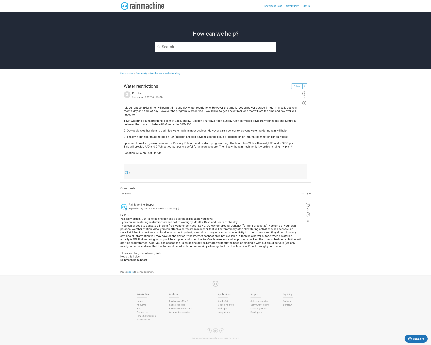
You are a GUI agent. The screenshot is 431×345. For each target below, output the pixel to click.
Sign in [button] (306, 6)
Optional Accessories (179, 312)
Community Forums (260, 305)
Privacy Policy (143, 319)
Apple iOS (223, 301)
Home (140, 301)
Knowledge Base (273, 6)
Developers (256, 312)
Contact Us (142, 312)
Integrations (224, 312)
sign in (130, 272)
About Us (141, 305)
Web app (222, 308)
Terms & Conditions (146, 316)
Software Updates (259, 301)
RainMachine (126, 73)
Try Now (287, 301)
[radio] (304, 93)
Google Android (226, 305)
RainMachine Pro (177, 305)
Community (292, 6)
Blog (139, 308)
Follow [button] (297, 86)
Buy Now (287, 305)
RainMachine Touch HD (180, 308)
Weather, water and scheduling (165, 73)
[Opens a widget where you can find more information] (416, 339)
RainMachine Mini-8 (178, 301)
